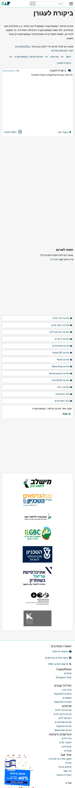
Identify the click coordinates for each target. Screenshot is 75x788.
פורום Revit (63, 359)
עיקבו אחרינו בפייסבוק (56, 657)
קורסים (68, 673)
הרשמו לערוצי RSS (58, 664)
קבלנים (68, 750)
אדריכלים (67, 738)
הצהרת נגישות (64, 774)
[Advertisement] (37, 103)
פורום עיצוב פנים (60, 325)
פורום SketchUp (60, 366)
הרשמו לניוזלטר (60, 651)
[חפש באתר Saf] (32, 3)
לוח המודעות (62, 394)
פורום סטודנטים (60, 345)
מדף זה (54, 259)
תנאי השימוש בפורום (62, 50)
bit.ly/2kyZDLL (23, 46)
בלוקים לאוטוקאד (63, 693)
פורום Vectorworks (59, 373)
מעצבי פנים (65, 742)
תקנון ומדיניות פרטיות (60, 758)
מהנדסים (67, 746)
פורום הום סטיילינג (59, 332)
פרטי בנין (67, 689)
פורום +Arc (63, 387)
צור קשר (67, 770)
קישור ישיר (62, 132)
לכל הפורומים (62, 400)
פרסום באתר (65, 766)
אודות (68, 762)
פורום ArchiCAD (60, 380)
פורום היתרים (62, 339)
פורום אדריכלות (61, 318)
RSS (65, 414)
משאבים (67, 697)
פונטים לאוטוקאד (63, 701)
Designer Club (64, 677)
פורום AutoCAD (60, 352)
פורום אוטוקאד (64, 726)
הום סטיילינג (65, 718)
